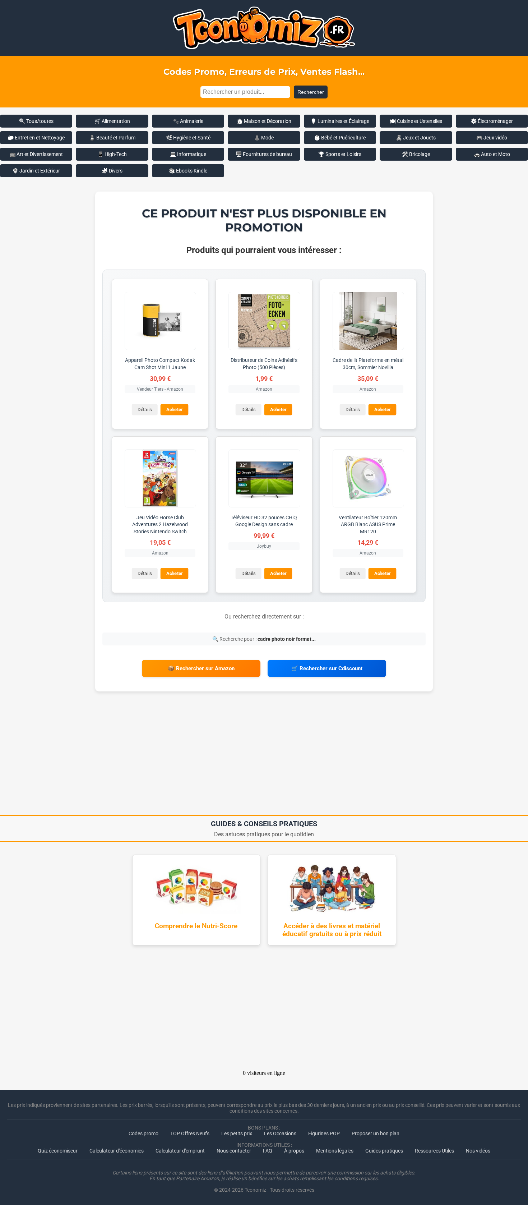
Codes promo (143, 1133)
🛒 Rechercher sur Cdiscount (326, 668)
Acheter (174, 409)
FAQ (267, 1151)
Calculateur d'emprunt (180, 1151)
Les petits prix (236, 1133)
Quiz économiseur (58, 1151)
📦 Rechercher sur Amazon (201, 668)
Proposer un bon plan (375, 1133)
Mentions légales (334, 1151)
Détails (145, 409)
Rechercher (310, 92)
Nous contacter (234, 1151)
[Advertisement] (264, 755)
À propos (294, 1151)
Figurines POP (324, 1133)
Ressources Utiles (434, 1151)
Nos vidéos (478, 1151)
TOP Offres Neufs (189, 1133)
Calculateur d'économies (116, 1151)
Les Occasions (280, 1133)
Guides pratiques (384, 1151)
